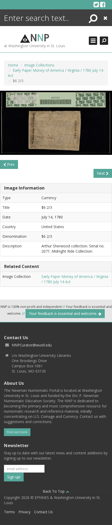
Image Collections (39, 65)
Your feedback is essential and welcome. (63, 313)
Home (13, 65)
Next (101, 173)
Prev (10, 164)
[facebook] (102, 4)
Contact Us (43, 511)
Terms (9, 511)
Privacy (24, 511)
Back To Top (54, 491)
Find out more (17, 432)
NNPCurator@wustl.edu (32, 345)
